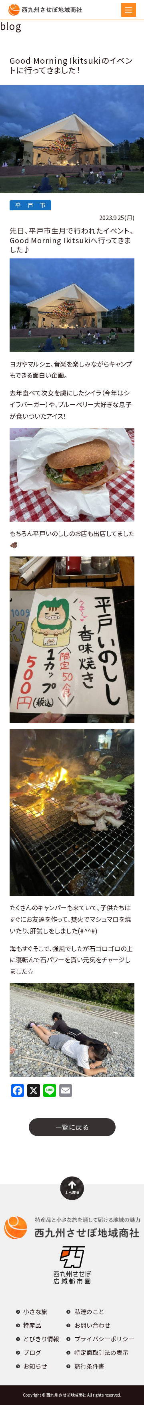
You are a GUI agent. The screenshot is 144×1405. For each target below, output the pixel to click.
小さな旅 (35, 1311)
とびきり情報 (41, 1338)
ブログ (32, 1352)
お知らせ (35, 1366)
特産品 (32, 1325)
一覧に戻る (72, 1127)
